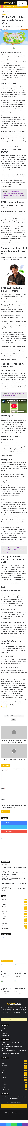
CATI (6, 716)
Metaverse (4, 923)
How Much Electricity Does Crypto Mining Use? (20, 990)
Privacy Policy (4, 1033)
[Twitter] (13, 1015)
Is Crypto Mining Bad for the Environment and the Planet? (6, 990)
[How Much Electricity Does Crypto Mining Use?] (21, 983)
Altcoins (4, 899)
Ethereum (4, 911)
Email (3, 794)
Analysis (4, 906)
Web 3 (3, 909)
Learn (7, 11)
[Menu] (2, 3)
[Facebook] (11, 1015)
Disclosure (3, 1030)
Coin (21, 716)
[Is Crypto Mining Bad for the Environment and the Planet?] (7, 983)
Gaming (4, 916)
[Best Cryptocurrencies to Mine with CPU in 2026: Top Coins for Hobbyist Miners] (7, 967)
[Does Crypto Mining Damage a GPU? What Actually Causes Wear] (21, 967)
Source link (4, 707)
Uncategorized (5, 928)
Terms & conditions (5, 1035)
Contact (3, 1028)
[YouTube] (15, 1015)
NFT (3, 913)
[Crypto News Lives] (10, 2)
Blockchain (4, 904)
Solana (3, 918)
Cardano (4, 925)
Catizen (14, 716)
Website (3, 799)
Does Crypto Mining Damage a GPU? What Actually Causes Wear (20, 973)
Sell (14, 719)
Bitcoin (3, 902)
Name (3, 788)
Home (3, 11)
